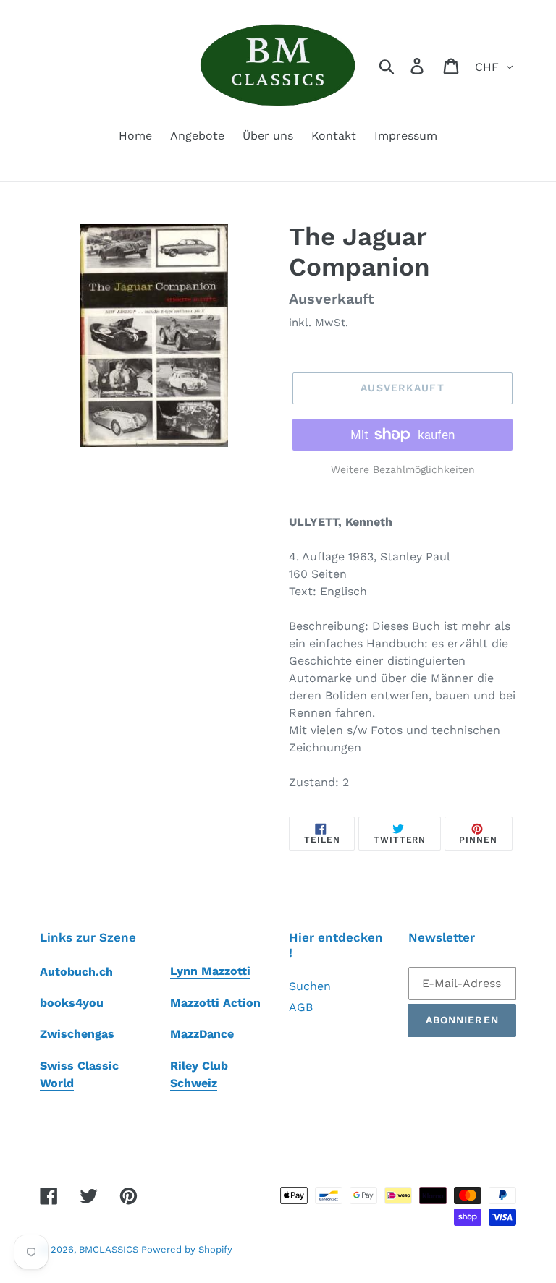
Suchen (310, 986)
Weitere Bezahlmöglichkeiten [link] (403, 469)
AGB (301, 1007)
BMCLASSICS (110, 1249)
